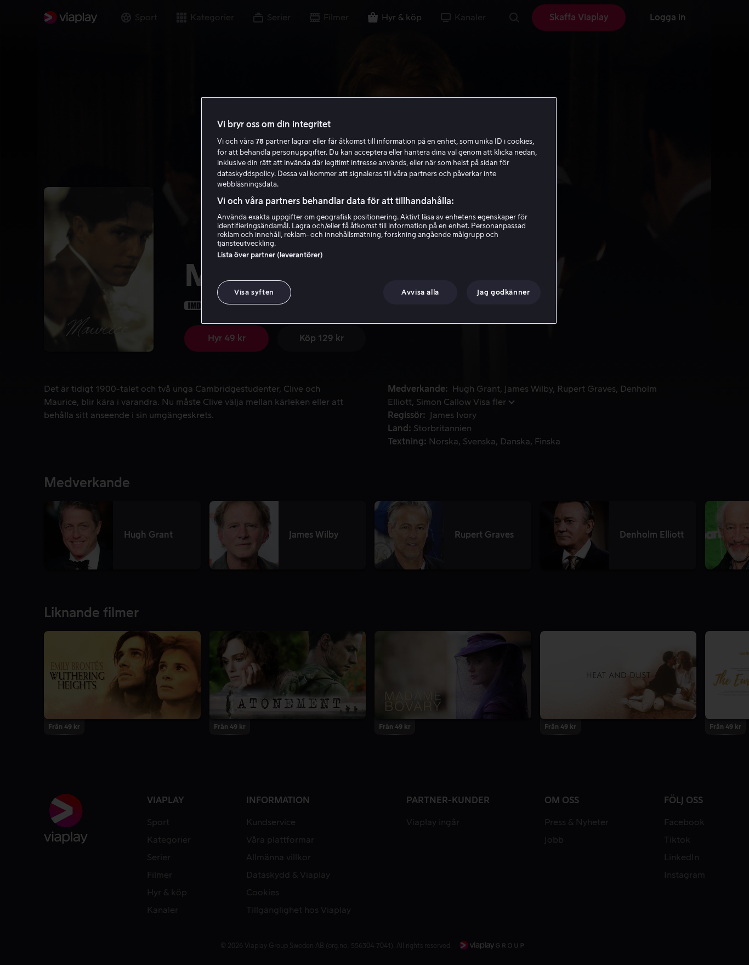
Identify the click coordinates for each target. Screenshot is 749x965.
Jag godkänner (503, 292)
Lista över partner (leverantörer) (270, 254)
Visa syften (254, 292)
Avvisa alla (420, 292)
